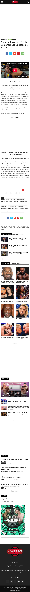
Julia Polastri (20, 206)
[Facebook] (7, 581)
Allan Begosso (22, 197)
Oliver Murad (10, 210)
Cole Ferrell (13, 199)
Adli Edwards (7, 197)
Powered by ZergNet (16, 263)
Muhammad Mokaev (24, 208)
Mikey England (15, 208)
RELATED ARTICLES (6, 234)
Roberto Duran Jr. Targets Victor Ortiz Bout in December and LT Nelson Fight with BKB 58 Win (18, 414)
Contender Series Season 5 (6, 201)
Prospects (14, 39)
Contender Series (4, 39)
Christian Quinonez (5, 199)
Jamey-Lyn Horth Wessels (13, 204)
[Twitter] (18, 581)
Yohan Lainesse (20, 211)
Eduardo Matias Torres (12, 203)
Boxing (2, 479)
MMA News (3, 463)
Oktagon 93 (4, 499)
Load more (14, 491)
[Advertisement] (15, 20)
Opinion (9, 39)
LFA (1, 255)
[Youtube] (22, 581)
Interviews (3, 241)
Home (2, 37)
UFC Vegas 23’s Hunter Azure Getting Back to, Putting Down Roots (8, 227)
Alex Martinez (14, 197)
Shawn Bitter (4, 50)
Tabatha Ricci (4, 211)
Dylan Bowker (8, 395)
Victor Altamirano (11, 211)
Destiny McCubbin (12, 471)
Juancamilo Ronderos (12, 206)
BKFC (3, 395)
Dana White (16, 201)
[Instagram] (11, 581)
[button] (28, 2)
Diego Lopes (3, 203)
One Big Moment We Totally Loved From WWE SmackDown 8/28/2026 (22, 339)
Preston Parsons (18, 210)
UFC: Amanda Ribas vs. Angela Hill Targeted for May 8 (22, 227)
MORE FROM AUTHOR (17, 234)
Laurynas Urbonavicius (6, 208)
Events (2, 248)
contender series (20, 199)
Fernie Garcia (21, 203)
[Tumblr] (15, 581)
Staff (7, 463)
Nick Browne (3, 210)
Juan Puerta (3, 206)
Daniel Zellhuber (23, 201)
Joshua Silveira (23, 204)
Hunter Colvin (4, 204)
